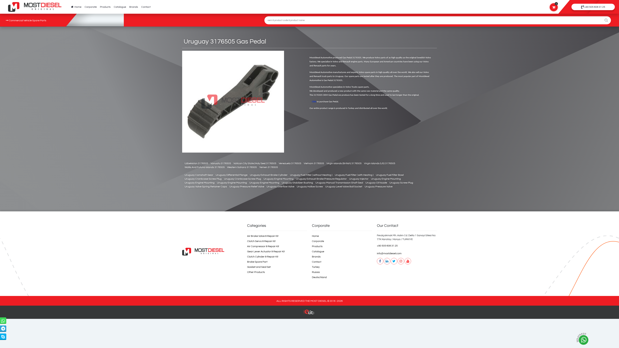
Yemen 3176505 (268, 167)
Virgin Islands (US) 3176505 (379, 163)
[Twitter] (394, 261)
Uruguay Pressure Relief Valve (246, 186)
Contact (146, 7)
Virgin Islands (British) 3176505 (344, 163)
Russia (316, 272)
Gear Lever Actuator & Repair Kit (266, 251)
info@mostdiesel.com (389, 253)
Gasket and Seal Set (259, 267)
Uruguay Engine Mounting (279, 179)
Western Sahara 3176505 (242, 167)
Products (105, 7)
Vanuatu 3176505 (221, 163)
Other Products (256, 272)
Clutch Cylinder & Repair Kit (262, 256)
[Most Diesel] (212, 251)
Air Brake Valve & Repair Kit (262, 236)
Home (77, 7)
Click (314, 102)
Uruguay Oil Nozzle (376, 182)
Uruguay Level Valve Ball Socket (343, 186)
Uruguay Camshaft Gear (199, 175)
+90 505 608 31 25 (387, 245)
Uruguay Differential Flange (231, 175)
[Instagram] (401, 261)
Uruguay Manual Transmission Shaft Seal (339, 182)
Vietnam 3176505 (314, 163)
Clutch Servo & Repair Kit (261, 241)
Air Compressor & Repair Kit (263, 246)
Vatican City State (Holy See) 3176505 (254, 163)
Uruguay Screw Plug (401, 182)
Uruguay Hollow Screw (310, 186)
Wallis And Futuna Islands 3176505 (205, 167)
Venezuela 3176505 (290, 163)
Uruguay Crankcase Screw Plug (203, 179)
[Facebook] (380, 261)
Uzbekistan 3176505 (196, 163)
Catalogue (120, 7)
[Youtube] (408, 261)
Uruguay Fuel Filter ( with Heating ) (354, 175)
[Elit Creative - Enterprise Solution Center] (308, 314)
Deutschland (319, 277)
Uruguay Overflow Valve (280, 186)
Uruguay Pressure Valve (379, 186)
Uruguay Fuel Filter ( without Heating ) (311, 175)
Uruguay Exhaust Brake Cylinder (269, 175)
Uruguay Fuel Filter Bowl (390, 175)
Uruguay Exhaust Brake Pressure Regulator (321, 179)
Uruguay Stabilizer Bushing (297, 182)
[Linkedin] (387, 261)
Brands (133, 7)
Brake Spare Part (257, 262)
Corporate (91, 7)
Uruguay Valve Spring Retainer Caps (206, 186)
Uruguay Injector (358, 179)
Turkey (316, 267)
